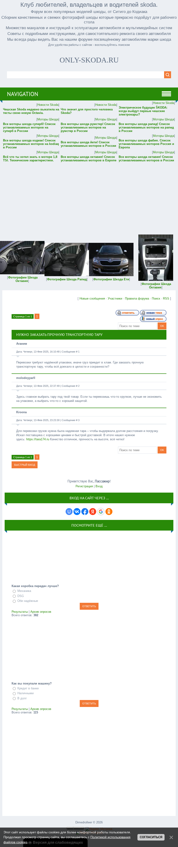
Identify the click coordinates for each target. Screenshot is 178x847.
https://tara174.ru (37, 439)
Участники (115, 298)
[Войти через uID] (69, 511)
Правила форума (137, 298)
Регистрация (84, 486)
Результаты (20, 611)
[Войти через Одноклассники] (108, 511)
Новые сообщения (92, 298)
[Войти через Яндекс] (92, 511)
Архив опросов (40, 611)
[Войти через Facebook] (84, 511)
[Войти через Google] (101, 511)
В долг (22, 698)
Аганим (21, 343)
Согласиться (151, 837)
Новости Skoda (47, 104)
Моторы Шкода (47, 119)
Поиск (156, 298)
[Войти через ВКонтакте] (76, 511)
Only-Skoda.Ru (89, 60)
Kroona (21, 412)
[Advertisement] (89, 195)
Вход (99, 486)
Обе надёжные (27, 601)
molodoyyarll (25, 378)
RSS (166, 298)
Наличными (25, 693)
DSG (20, 596)
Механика (24, 591)
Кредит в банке (28, 688)
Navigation (22, 94)
